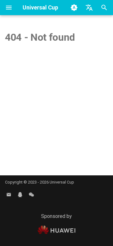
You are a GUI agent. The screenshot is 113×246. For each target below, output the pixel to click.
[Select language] (89, 7)
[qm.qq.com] (20, 195)
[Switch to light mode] (74, 7)
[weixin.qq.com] (31, 195)
